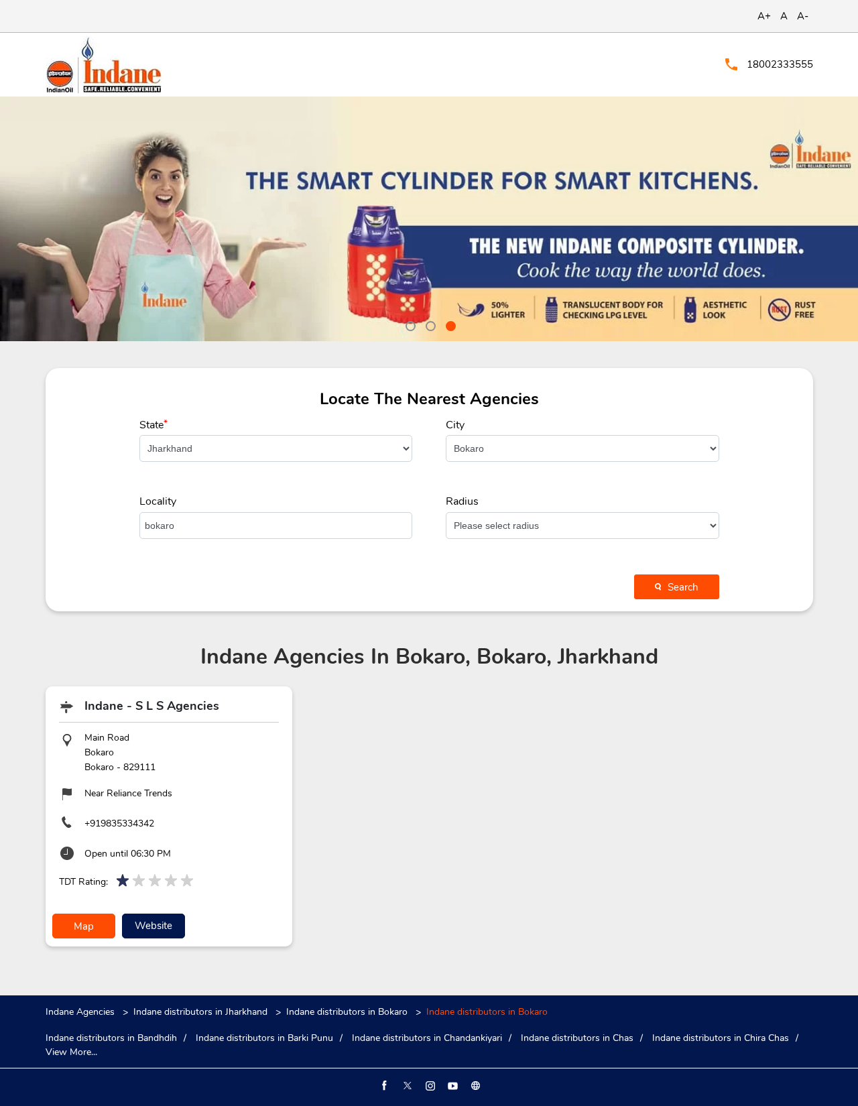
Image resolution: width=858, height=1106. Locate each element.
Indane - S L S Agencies (151, 706)
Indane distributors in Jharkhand (200, 1011)
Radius (462, 501)
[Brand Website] (475, 1086)
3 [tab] (449, 324)
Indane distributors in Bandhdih (111, 1038)
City (455, 425)
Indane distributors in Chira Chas (720, 1038)
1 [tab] (409, 324)
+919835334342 (119, 823)
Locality (157, 501)
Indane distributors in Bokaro (347, 1011)
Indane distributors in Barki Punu (264, 1038)
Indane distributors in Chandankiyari (427, 1038)
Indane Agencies (81, 1011)
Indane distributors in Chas (577, 1038)
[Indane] (104, 64)
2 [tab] (429, 324)
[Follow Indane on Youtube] (452, 1086)
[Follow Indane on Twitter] (406, 1086)
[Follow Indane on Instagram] (429, 1086)
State (153, 425)
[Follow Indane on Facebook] (383, 1086)
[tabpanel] (429, 219)
